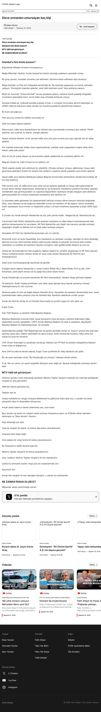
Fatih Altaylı (40, 640)
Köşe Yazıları (8, 640)
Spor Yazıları (8, 651)
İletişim (71, 640)
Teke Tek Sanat (42, 651)
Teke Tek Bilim (41, 646)
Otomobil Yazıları (10, 646)
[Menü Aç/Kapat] (96, 5)
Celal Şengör (41, 657)
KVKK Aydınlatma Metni (79, 646)
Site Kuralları (74, 651)
